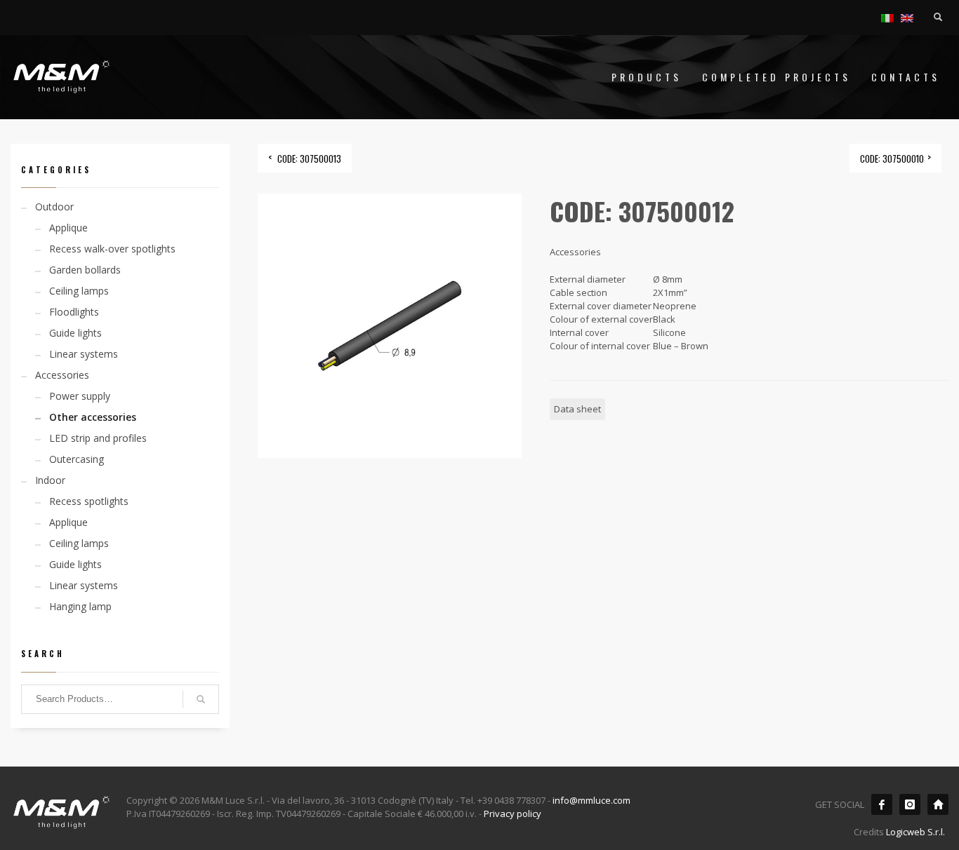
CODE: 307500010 (892, 158)
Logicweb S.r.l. (915, 831)
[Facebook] (881, 804)
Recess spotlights (88, 501)
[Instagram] (909, 804)
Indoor (50, 480)
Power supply (79, 396)
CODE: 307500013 (309, 158)
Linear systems (83, 353)
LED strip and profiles (98, 438)
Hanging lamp (80, 606)
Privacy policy (512, 813)
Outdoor (54, 206)
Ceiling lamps (79, 290)
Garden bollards (85, 269)
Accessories (62, 375)
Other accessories (92, 417)
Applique (68, 227)
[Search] (201, 699)
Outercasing (76, 459)
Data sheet (577, 409)
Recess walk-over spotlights (112, 248)
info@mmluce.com (591, 800)
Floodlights (74, 311)
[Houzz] (937, 804)
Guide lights (75, 332)
